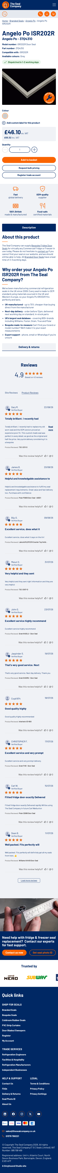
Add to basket (29, 159)
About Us (6, 1104)
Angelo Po (30, 20)
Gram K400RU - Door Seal (28, 678)
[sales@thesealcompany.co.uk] (3, 1131)
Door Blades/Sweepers (13, 1030)
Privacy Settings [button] (38, 1093)
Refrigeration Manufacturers (16, 1064)
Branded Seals (17, 20)
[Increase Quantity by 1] (34, 150)
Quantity (6, 144)
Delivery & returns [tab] (29, 347)
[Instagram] (22, 1114)
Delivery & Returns (11, 1093)
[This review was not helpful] (50, 455)
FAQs (4, 1088)
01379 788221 (12, 1136)
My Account (8, 1040)
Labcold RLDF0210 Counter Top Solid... (33, 542)
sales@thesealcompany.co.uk (20, 1131)
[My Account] (46, 14)
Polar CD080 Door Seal (27, 813)
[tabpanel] (29, 286)
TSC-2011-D (23, 447)
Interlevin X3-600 (25, 722)
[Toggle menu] (54, 4)
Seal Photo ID (8, 1099)
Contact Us (7, 1083)
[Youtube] (39, 1114)
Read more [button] (50, 428)
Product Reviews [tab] (30, 392)
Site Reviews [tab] (11, 392)
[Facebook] (13, 1114)
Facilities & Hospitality (13, 1059)
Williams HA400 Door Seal (28, 861)
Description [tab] (29, 227)
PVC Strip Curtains (11, 1025)
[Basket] (53, 14)
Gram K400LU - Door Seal (28, 634)
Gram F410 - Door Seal (27, 766)
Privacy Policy (37, 1088)
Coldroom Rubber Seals (13, 1020)
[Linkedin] (5, 1114)
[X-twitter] (30, 1114)
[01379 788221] (3, 1136)
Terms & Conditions (40, 1083)
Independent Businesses (14, 1069)
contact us (43, 251)
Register (6, 1035)
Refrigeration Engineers (14, 1054)
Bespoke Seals (9, 1015)
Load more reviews (29, 880)
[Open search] (4, 14)
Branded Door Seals (34, 257)
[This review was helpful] (45, 455)
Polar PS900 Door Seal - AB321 (30, 498)
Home (5, 20)
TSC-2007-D (23, 589)
